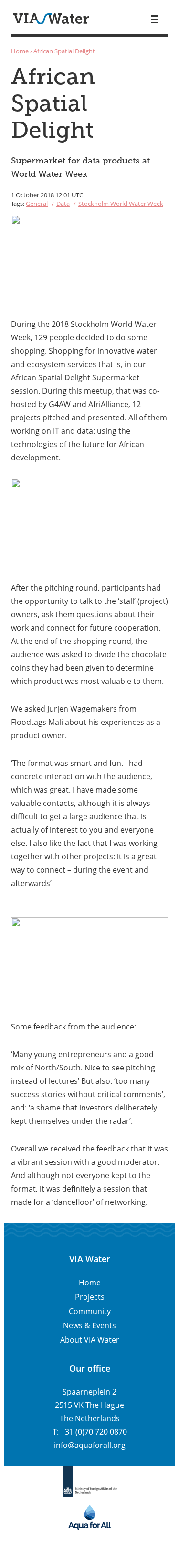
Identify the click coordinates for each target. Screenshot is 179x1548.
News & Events (89, 1325)
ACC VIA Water (51, 18)
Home (20, 51)
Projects (90, 1297)
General (37, 203)
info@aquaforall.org (90, 1445)
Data (63, 203)
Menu (154, 19)
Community (90, 1311)
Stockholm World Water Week (120, 203)
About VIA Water (89, 1339)
